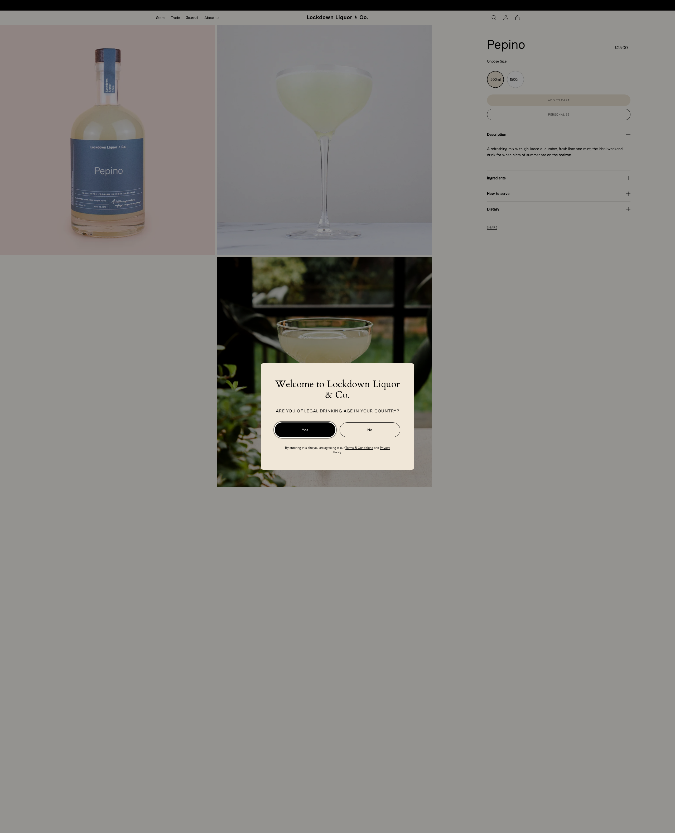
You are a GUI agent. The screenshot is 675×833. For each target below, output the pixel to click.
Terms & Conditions (359, 448)
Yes (305, 430)
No (369, 430)
